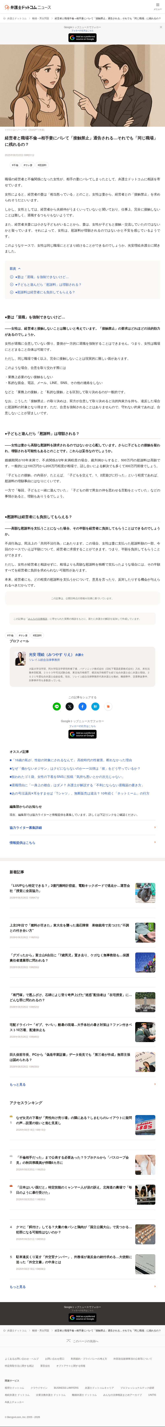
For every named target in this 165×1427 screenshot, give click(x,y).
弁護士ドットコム (17, 18)
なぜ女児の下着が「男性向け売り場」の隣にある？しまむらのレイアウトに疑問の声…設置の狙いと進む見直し (74, 1120)
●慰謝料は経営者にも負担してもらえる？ (45, 292)
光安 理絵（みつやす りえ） (56, 654)
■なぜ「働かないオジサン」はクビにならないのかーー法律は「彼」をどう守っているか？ (75, 768)
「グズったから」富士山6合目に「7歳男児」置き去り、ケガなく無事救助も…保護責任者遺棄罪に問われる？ (69, 957)
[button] (108, 706)
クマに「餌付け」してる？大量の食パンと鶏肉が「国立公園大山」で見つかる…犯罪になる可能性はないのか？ (74, 1229)
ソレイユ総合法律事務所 (44, 660)
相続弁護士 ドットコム (17, 1394)
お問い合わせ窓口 (54, 1358)
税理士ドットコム (14, 1387)
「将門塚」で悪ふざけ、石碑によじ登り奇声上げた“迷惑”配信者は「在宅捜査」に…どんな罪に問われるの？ (71, 997)
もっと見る (18, 1084)
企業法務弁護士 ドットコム (51, 1394)
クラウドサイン (39, 1387)
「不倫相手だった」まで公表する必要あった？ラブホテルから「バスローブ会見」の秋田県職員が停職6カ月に (72, 1160)
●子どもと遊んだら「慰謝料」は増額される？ (48, 284)
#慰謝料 (42, 165)
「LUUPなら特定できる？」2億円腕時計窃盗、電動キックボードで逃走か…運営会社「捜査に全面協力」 (70, 888)
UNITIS (152, 1394)
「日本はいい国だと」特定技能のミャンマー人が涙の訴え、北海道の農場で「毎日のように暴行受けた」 (74, 1190)
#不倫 (15, 165)
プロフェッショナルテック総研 (137, 1387)
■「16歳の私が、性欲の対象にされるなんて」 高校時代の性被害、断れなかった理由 (71, 760)
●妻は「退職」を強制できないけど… (42, 277)
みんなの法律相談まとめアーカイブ (122, 1394)
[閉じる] (161, 27)
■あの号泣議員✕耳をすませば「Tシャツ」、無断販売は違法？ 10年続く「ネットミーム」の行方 (80, 793)
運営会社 (45, 1365)
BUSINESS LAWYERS (66, 1387)
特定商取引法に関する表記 (19, 1365)
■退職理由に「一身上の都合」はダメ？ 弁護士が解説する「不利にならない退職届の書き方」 (77, 785)
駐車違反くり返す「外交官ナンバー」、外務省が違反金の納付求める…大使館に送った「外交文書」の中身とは (74, 1259)
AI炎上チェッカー (14, 1402)
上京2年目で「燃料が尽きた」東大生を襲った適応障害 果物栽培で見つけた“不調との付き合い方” (69, 928)
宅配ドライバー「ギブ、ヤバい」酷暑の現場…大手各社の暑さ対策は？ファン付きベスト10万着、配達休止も (71, 1027)
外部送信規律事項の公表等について (132, 1358)
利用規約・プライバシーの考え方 (89, 1358)
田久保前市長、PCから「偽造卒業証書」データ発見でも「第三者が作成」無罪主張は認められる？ (70, 1057)
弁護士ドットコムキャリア (99, 1387)
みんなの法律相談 (37, 618)
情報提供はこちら (22, 842)
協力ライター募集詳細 (26, 827)
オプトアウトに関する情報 (70, 1365)
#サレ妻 (28, 165)
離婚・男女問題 (40, 18)
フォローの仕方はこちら (82, 30)
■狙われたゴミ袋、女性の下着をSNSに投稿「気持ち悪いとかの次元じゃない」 (67, 776)
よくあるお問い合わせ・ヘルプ (22, 1358)
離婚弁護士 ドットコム (84, 1394)
